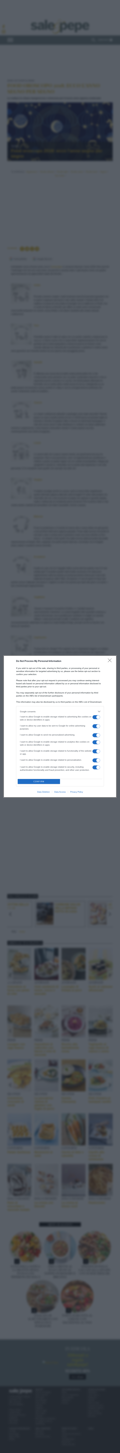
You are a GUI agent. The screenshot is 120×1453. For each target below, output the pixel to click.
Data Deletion (43, 792)
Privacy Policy (76, 792)
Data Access (60, 792)
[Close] (110, 661)
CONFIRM (39, 781)
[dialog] (60, 726)
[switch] (96, 717)
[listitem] (60, 711)
